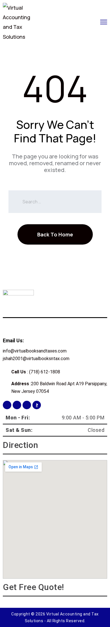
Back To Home (55, 234)
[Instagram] (17, 405)
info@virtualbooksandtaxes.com (35, 351)
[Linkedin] (27, 405)
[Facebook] (7, 405)
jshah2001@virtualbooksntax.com (36, 358)
